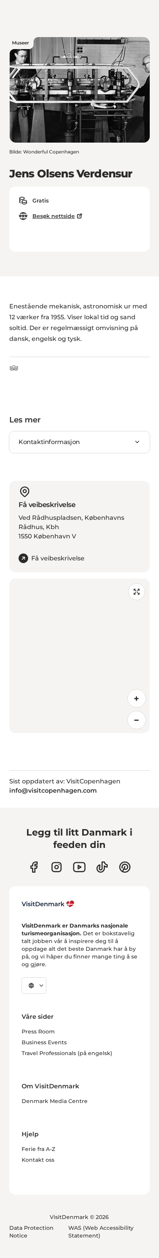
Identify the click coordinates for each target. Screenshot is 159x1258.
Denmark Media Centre (55, 1101)
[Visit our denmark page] (34, 867)
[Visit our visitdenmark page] (79, 867)
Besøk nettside (53, 216)
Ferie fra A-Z (38, 1149)
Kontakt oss (38, 1159)
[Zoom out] (136, 720)
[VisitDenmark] (48, 904)
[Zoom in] (136, 698)
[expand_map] (136, 591)
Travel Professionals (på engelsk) (67, 1053)
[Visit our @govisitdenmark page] (102, 867)
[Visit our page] (56, 867)
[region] (79, 656)
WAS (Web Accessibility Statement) (101, 1231)
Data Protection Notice (31, 1231)
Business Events (44, 1042)
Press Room (38, 1031)
